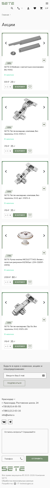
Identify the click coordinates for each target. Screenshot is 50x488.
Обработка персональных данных (17, 480)
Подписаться (14, 383)
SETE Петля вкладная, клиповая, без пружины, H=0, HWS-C (21, 132)
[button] (47, 3)
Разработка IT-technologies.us (17, 483)
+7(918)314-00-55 (11, 406)
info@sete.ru (8, 415)
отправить (37, 459)
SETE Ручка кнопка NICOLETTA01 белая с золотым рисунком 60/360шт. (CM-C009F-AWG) (24, 262)
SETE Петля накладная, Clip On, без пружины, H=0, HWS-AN (20, 327)
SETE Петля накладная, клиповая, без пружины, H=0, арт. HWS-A (21, 196)
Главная (5, 14)
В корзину (20, 87)
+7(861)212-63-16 (11, 410)
